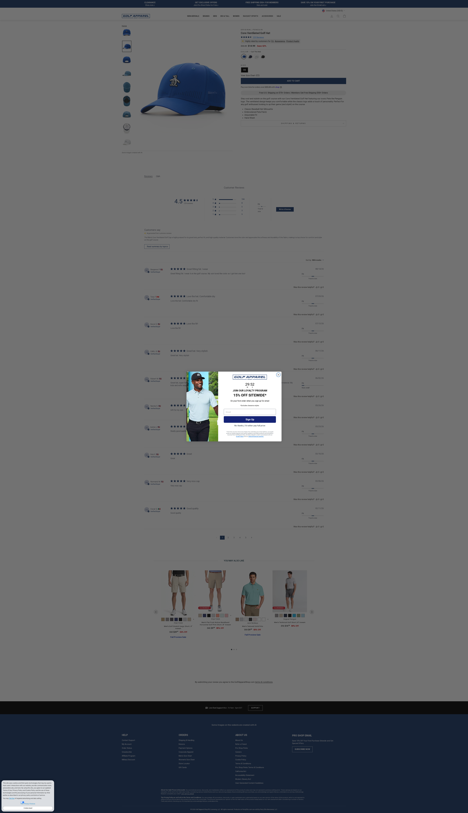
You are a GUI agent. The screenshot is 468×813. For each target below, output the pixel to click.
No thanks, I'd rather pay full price (249, 425)
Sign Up (250, 419)
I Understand (28, 808)
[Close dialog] (278, 375)
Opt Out (11, 798)
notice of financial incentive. (256, 436)
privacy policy (240, 436)
